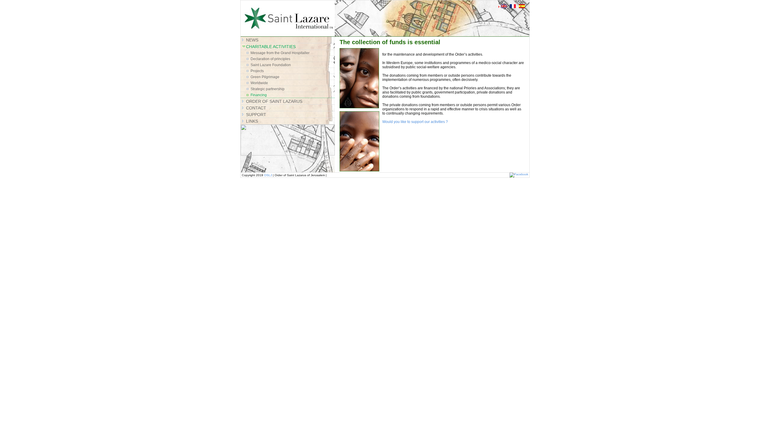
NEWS (252, 40)
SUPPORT (256, 114)
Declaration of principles (270, 59)
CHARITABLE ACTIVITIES (271, 46)
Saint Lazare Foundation (271, 65)
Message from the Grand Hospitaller (280, 53)
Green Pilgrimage (265, 77)
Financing (259, 95)
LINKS (252, 121)
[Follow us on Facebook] (519, 174)
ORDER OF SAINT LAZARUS (274, 101)
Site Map (344, 4)
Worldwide (259, 83)
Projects (257, 71)
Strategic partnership (268, 89)
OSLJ (268, 175)
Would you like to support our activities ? (415, 122)
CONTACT (256, 108)
